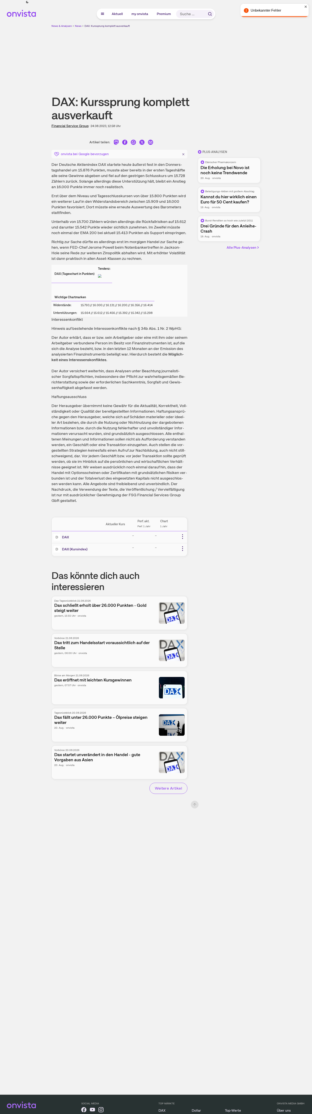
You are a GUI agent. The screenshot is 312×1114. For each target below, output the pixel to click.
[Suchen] (210, 14)
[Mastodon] (116, 143)
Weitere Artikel (168, 788)
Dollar (196, 1110)
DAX (65, 537)
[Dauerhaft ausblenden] (183, 153)
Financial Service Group (70, 126)
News (78, 26)
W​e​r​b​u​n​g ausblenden (193, 58)
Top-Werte (233, 1110)
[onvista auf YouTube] (92, 1110)
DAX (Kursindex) (74, 549)
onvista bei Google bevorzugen (85, 154)
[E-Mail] (150, 143)
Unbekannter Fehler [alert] (265, 10)
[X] (142, 143)
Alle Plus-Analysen (241, 247)
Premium (164, 14)
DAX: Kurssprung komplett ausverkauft (107, 26)
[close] (305, 6)
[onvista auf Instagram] (101, 1110)
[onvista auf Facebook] (83, 1110)
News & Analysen (61, 26)
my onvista (140, 14)
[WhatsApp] (133, 143)
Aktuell (117, 14)
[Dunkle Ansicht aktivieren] (27, 2)
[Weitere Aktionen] (182, 537)
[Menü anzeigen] (102, 14)
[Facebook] (124, 143)
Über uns (284, 1110)
